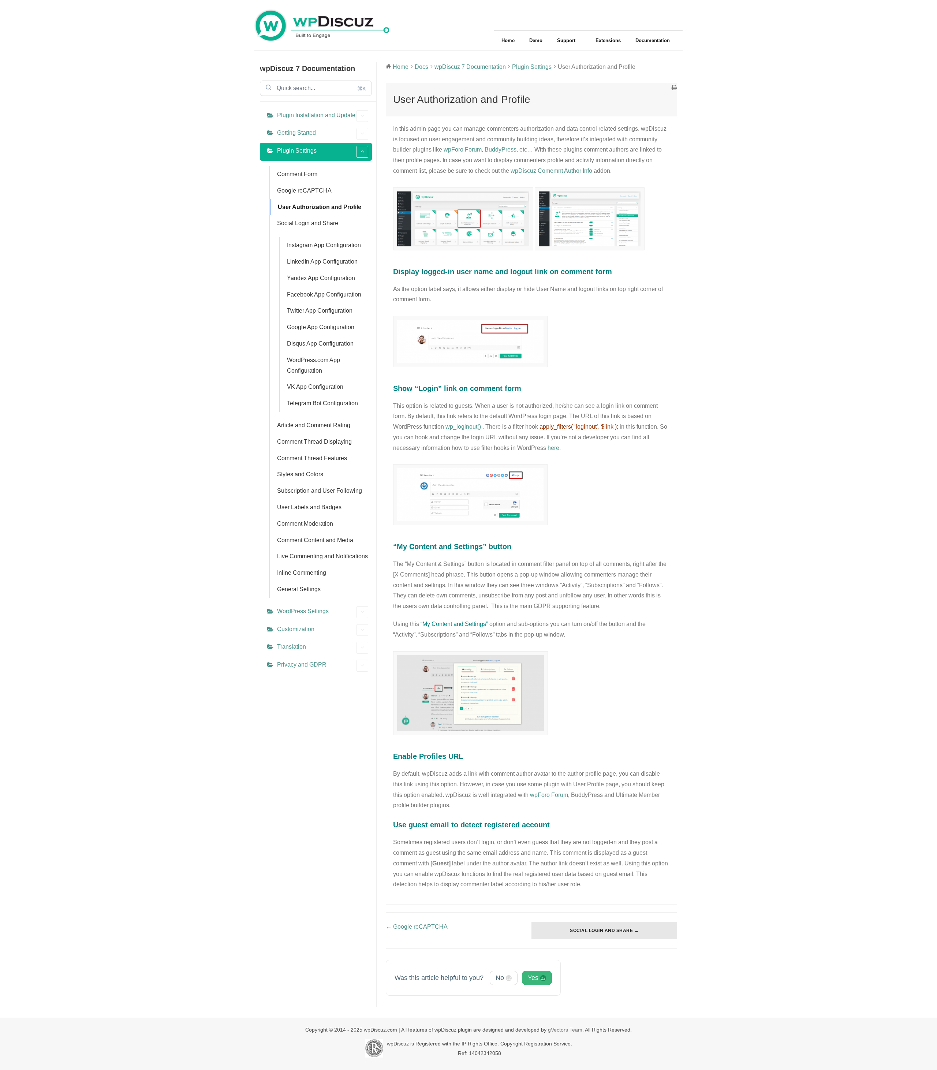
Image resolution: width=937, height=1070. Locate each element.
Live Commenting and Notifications (322, 556)
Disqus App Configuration (320, 343)
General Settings (299, 589)
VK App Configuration (315, 387)
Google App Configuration (320, 327)
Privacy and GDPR (301, 664)
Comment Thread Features (312, 458)
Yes (536, 977)
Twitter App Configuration (319, 310)
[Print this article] (674, 88)
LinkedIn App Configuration (322, 261)
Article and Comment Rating (313, 425)
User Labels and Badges (309, 507)
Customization (295, 629)
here (553, 448)
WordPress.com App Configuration (313, 365)
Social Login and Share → (604, 930)
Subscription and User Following (319, 491)
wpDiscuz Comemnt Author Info (551, 171)
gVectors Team (565, 1030)
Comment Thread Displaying (314, 442)
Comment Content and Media (315, 540)
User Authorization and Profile (319, 207)
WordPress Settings (303, 611)
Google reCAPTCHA (304, 190)
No (503, 977)
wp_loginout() (463, 427)
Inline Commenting (301, 573)
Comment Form (297, 174)
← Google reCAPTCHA (417, 927)
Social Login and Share (307, 223)
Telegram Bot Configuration (322, 403)
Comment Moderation (305, 524)
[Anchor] (615, 272)
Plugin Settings (297, 151)
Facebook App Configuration (324, 294)
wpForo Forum (463, 149)
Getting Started (296, 133)
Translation (291, 647)
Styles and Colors (300, 474)
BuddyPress (500, 149)
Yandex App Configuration (321, 278)
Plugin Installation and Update (316, 115)
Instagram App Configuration (324, 245)
